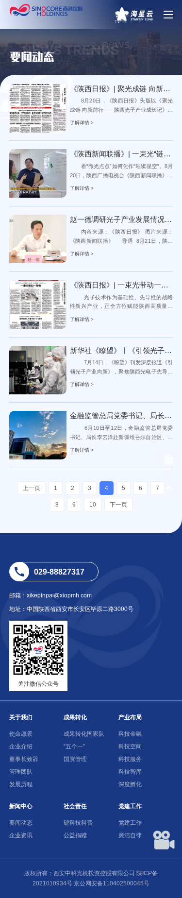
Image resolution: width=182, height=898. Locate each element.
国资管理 (75, 759)
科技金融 (130, 733)
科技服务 (130, 759)
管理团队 (21, 771)
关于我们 (21, 717)
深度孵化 (130, 784)
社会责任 (75, 806)
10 (92, 504)
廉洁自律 (130, 835)
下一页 (118, 504)
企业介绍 (21, 746)
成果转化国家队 (84, 733)
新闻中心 (21, 806)
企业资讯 (21, 835)
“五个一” (74, 746)
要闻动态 (21, 822)
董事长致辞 (23, 759)
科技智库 (130, 771)
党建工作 (130, 806)
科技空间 (130, 746)
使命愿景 (21, 733)
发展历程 (21, 784)
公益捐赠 (75, 835)
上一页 (31, 488)
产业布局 (130, 717)
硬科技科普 (78, 822)
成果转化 (75, 717)
